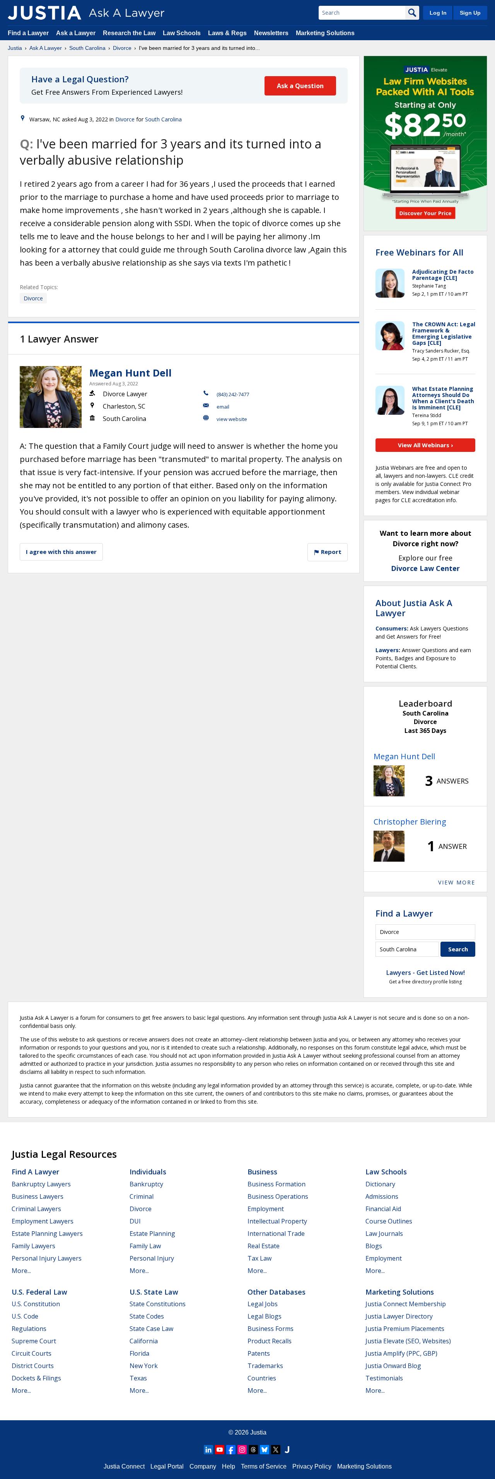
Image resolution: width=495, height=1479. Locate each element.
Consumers (391, 628)
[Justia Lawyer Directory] (287, 1449)
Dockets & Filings (36, 1378)
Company (202, 1466)
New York (144, 1365)
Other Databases (277, 1292)
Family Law (145, 1246)
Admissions (381, 1196)
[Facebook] (231, 1449)
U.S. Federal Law (39, 1292)
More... (21, 1270)
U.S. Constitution (36, 1304)
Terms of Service (264, 1466)
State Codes (147, 1316)
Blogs (373, 1246)
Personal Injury (152, 1258)
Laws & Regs (227, 33)
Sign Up (470, 13)
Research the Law (129, 33)
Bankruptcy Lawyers (41, 1184)
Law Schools (182, 33)
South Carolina (87, 48)
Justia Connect (124, 1466)
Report (330, 551)
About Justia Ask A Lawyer (414, 608)
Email (223, 406)
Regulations (29, 1328)
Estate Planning (152, 1233)
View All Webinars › (425, 445)
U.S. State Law (154, 1292)
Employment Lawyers (42, 1221)
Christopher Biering (410, 821)
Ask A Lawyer (45, 48)
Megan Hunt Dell (130, 372)
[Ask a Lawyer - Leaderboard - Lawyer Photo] (389, 780)
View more (456, 882)
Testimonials (384, 1378)
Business (262, 1171)
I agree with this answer (61, 551)
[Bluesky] (264, 1449)
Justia (15, 48)
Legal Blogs (265, 1316)
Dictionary (380, 1184)
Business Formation (277, 1184)
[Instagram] (242, 1449)
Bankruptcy (146, 1184)
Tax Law (259, 1258)
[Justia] (44, 13)
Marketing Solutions (325, 33)
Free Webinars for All (419, 252)
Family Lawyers (33, 1246)
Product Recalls (270, 1341)
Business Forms (271, 1328)
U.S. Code (25, 1316)
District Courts (33, 1365)
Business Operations (278, 1196)
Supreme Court (34, 1341)
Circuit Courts (31, 1353)
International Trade (276, 1233)
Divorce (122, 48)
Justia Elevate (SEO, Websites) (408, 1341)
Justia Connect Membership (405, 1304)
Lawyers (387, 650)
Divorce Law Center (425, 568)
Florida (139, 1353)
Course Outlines (388, 1221)
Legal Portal (167, 1466)
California (144, 1341)
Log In (438, 13)
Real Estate (264, 1246)
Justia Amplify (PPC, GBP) (401, 1353)
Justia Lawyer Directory (399, 1316)
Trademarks (265, 1365)
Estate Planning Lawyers (47, 1233)
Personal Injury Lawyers (47, 1258)
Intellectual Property (277, 1221)
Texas (138, 1378)
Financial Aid (383, 1209)
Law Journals (384, 1233)
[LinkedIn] (208, 1449)
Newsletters (271, 33)
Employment (266, 1209)
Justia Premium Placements (404, 1328)
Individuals (148, 1171)
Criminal (142, 1196)
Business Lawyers (37, 1196)
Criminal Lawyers (36, 1209)
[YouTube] (219, 1449)
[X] (275, 1449)
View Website (232, 419)
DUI (135, 1221)
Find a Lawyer (28, 33)
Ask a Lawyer (76, 33)
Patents (259, 1353)
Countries (262, 1378)
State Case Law (151, 1328)
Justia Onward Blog (393, 1365)
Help (228, 1466)
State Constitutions (158, 1304)
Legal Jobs (263, 1304)
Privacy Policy (311, 1466)
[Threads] (253, 1449)
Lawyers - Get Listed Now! (425, 972)
